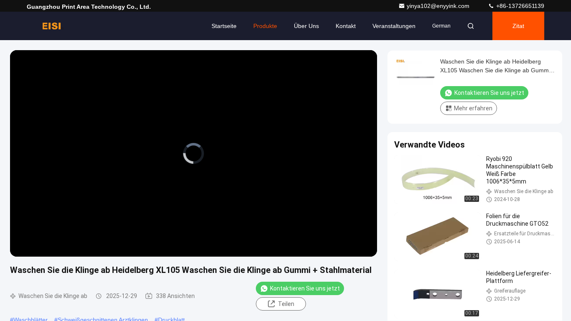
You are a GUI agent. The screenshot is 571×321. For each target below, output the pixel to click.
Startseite (224, 26)
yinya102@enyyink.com (439, 6)
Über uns (306, 26)
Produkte (265, 26)
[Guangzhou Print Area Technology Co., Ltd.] (53, 26)
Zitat (518, 26)
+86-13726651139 (519, 6)
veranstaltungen (394, 26)
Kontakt (346, 26)
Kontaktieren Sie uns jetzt (305, 288)
